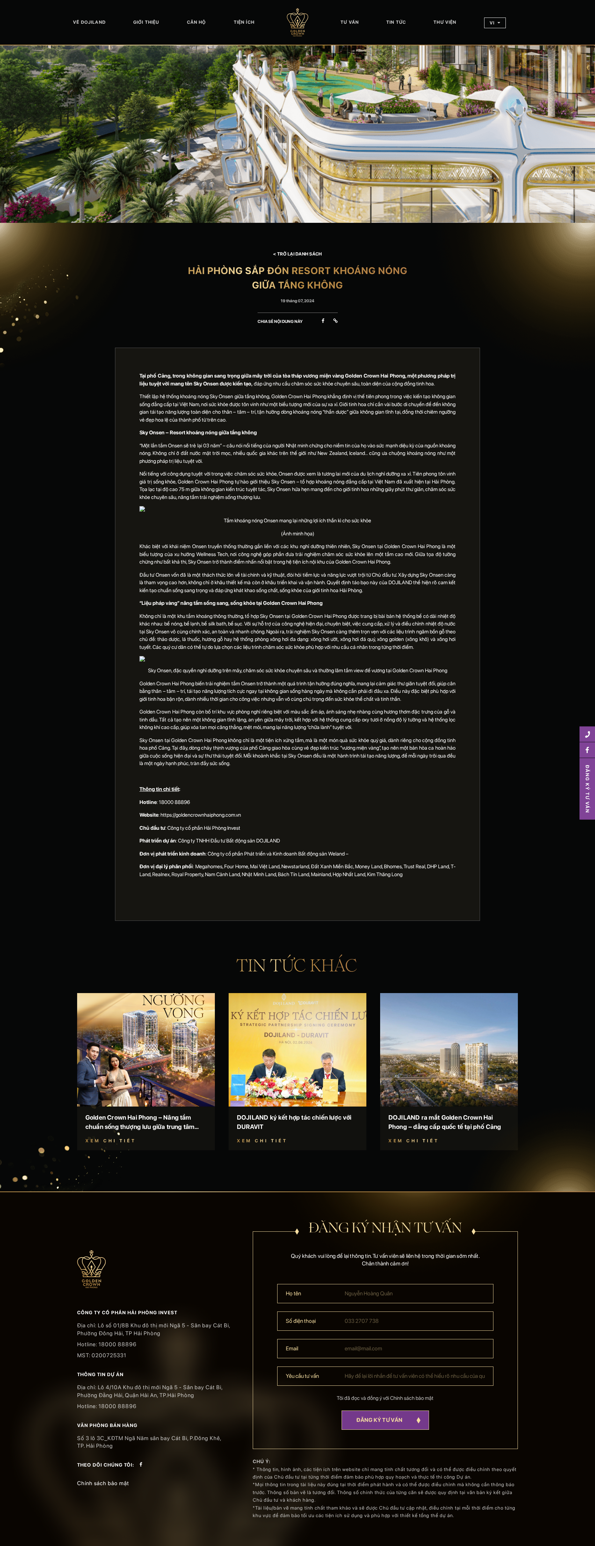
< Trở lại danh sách (297, 254)
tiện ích (244, 22)
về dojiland (89, 22)
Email (292, 1348)
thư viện (445, 22)
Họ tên (293, 1293)
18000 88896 (117, 1344)
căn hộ (196, 22)
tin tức (396, 22)
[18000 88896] (587, 734)
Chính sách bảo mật (103, 1483)
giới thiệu (146, 22)
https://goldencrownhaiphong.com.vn (200, 815)
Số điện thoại (301, 1321)
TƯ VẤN (350, 22)
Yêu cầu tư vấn (302, 1376)
